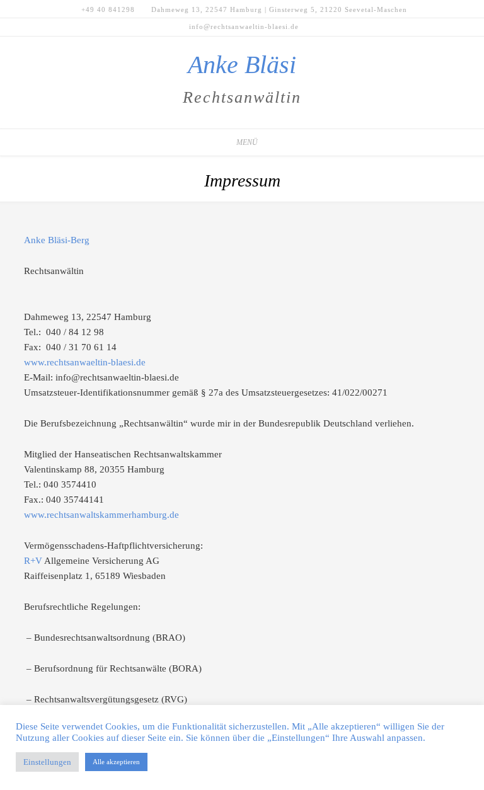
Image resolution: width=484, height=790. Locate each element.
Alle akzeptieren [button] (116, 761)
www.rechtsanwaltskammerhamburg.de (101, 515)
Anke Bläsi (242, 64)
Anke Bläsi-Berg (56, 240)
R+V (33, 561)
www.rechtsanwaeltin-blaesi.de (85, 362)
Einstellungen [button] (47, 762)
